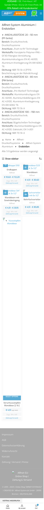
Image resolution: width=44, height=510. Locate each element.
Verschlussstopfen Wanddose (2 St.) (12, 404)
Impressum (7, 434)
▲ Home (6, 139)
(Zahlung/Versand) (12, 183)
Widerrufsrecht (9, 451)
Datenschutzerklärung (13, 445)
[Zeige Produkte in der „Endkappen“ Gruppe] (5, 164)
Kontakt (6, 456)
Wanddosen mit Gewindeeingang (12, 199)
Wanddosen (32, 172)
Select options (12, 397)
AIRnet (12, 173)
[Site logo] (14, 13)
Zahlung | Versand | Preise (15, 462)
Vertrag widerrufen (11, 501)
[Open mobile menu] (40, 13)
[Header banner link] (22, 5)
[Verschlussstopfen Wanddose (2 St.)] (12, 308)
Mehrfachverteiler (32, 199)
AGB (4, 440)
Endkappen (12, 169)
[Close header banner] (41, 5)
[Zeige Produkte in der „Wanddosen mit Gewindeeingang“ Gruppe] (5, 192)
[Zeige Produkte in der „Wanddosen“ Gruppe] (25, 167)
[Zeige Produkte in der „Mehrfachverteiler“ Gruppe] (25, 194)
